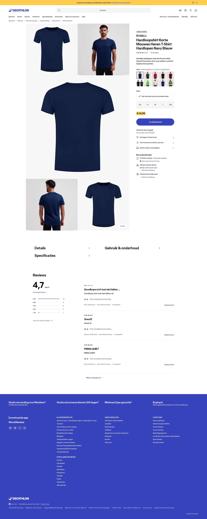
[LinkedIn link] (24, 428)
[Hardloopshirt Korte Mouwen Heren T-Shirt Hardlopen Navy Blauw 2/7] (52, 49)
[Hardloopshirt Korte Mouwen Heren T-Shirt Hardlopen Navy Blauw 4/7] (52, 205)
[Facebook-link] (10, 428)
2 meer (122, 226)
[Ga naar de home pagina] (19, 10)
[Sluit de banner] (196, 2)
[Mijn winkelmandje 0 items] (195, 10)
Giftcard (193, 17)
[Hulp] (185, 10)
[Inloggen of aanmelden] (190, 10)
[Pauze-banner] (193, 2)
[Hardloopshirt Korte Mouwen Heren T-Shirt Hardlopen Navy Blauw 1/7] (103, 49)
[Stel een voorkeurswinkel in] (180, 10)
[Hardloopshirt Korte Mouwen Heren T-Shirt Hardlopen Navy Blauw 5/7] (103, 205)
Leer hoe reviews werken (41, 320)
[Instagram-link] (20, 428)
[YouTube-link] (15, 428)
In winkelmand (155, 122)
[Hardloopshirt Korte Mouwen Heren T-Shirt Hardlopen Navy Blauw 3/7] (77, 127)
